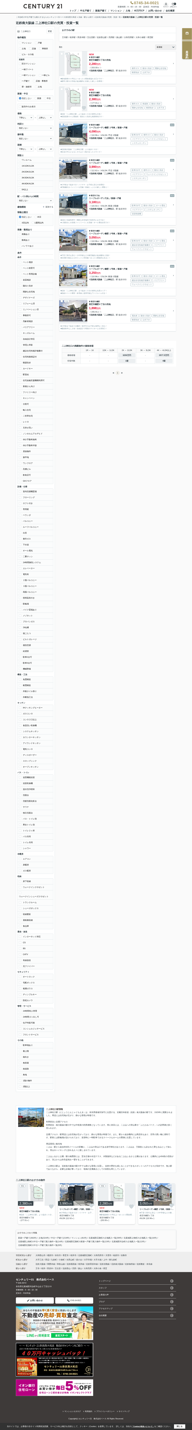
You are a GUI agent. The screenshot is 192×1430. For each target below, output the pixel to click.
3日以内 (25, 223)
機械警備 (27, 669)
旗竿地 (26, 457)
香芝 (105, 1268)
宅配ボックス (29, 982)
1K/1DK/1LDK (28, 166)
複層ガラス (28, 988)
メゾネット (28, 615)
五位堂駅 (91, 37)
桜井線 (81, 1264)
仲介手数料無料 (30, 439)
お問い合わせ (155, 10)
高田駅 (111, 37)
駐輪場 (26, 604)
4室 (164, 361)
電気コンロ (28, 749)
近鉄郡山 (66, 1268)
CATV (25, 954)
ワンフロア (28, 463)
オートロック (29, 977)
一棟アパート (28, 69)
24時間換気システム (32, 562)
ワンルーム (27, 160)
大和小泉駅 (140, 37)
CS (24, 942)
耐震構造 (27, 685)
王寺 (37, 1268)
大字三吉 (40, 1260)
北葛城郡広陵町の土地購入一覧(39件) (105, 1238)
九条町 (54, 1260)
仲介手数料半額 (30, 445)
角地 (25, 1075)
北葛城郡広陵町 (85, 1255)
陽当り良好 (28, 286)
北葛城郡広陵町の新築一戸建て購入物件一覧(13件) (87, 1241)
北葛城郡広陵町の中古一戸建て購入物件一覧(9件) (40, 1245)
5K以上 (25, 189)
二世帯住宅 (28, 416)
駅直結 (26, 374)
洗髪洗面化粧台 (30, 801)
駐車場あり (28, 1045)
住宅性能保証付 (30, 357)
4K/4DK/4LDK (28, 183)
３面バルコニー (30, 586)
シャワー (27, 848)
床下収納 (27, 881)
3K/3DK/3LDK (28, 178)
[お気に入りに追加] (84, 72)
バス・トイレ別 (30, 819)
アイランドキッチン (32, 743)
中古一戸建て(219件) (60, 1238)
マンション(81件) (79, 1238)
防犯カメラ (28, 1000)
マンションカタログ (72, 1411)
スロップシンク (30, 761)
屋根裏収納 (28, 920)
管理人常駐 (28, 345)
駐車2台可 (27, 657)
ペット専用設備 (30, 274)
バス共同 (27, 836)
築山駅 (119, 37)
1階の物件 (27, 1080)
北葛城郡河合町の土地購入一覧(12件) (128, 1241)
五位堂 (58, 1268)
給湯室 (26, 651)
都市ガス (27, 539)
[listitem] (36, 1203)
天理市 (108, 1255)
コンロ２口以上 (30, 719)
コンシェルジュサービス (34, 1029)
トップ (72, 10)
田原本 (50, 1268)
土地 (128, 10)
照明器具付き (29, 598)
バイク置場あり (30, 610)
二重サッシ (28, 556)
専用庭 (26, 509)
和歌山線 (61, 1264)
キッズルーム (29, 333)
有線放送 (27, 960)
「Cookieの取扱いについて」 (143, 1426)
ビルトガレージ (30, 639)
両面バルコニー (30, 592)
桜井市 (73, 1255)
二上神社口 (109, 70)
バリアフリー (29, 327)
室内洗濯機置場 (30, 491)
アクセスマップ (106, 1308)
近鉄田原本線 (92, 1264)
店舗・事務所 (42, 81)
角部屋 (26, 1063)
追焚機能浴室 (29, 777)
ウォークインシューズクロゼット (33, 896)
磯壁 (98, 57)
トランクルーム (30, 902)
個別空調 (27, 645)
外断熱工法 (28, 697)
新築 (39, 98)
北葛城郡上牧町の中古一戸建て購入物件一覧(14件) (40, 1241)
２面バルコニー (30, 580)
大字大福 (98, 1260)
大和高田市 (99, 1255)
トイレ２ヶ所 (29, 830)
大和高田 (88, 1268)
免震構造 (27, 679)
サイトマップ (124, 1411)
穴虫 (98, 196)
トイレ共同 (28, 842)
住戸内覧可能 (29, 1023)
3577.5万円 (164, 355)
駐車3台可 (27, 663)
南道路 (26, 1069)
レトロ (26, 422)
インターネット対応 (32, 936)
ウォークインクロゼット (34, 887)
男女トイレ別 (29, 825)
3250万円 (127, 355)
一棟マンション (29, 75)
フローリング (29, 497)
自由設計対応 (29, 339)
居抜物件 (27, 451)
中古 (49, 98)
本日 (39, 217)
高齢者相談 (28, 321)
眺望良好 (27, 363)
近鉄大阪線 (41, 1264)
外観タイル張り (30, 691)
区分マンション (29, 64)
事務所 (45, 48)
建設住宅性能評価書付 (33, 351)
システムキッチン (31, 731)
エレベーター (29, 568)
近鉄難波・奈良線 (144, 1264)
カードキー (28, 368)
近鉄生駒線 (105, 1264)
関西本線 (51, 1264)
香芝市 (93, 57)
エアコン (27, 859)
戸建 (40, 43)
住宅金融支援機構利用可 (34, 380)
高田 (74, 1268)
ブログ (102, 1301)
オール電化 (28, 550)
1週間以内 (38, 223)
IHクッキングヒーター (33, 708)
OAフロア (27, 481)
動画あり (26, 240)
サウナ (26, 807)
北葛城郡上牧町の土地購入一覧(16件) (140, 1238)
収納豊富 (27, 914)
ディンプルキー (30, 994)
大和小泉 (97, 1268)
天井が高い (28, 428)
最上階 (26, 1051)
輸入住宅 (27, 410)
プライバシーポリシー (105, 1411)
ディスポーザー (30, 755)
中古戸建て (85, 10)
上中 (105, 1260)
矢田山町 (70, 1260)
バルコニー (28, 521)
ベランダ (27, 515)
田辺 (47, 1260)
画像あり (26, 234)
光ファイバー (29, 966)
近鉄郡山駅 (102, 37)
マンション (116, 10)
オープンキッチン (31, 767)
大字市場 (88, 1260)
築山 (80, 1268)
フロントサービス (31, 1034)
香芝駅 (150, 37)
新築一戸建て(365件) (27, 1238)
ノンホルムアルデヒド (33, 433)
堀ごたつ (27, 633)
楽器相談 (27, 280)
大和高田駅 (129, 37)
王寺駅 (65, 37)
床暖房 (26, 865)
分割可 (26, 404)
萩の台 (79, 1260)
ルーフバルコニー (31, 527)
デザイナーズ (29, 297)
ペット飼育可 (29, 268)
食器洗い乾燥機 (30, 725)
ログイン (166, 6)
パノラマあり (28, 246)
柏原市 (116, 1255)
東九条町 (113, 1260)
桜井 (43, 1268)
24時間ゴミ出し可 (31, 1017)
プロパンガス (29, 621)
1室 (126, 361)
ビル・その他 (28, 54)
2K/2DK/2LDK (28, 172)
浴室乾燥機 (28, 783)
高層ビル (27, 469)
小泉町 (62, 1260)
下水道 (26, 545)
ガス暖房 (27, 871)
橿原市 (50, 1255)
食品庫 (26, 926)
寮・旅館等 (27, 87)
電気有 (26, 574)
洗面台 (26, 795)
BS (24, 948)
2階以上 (26, 1086)
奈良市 (58, 1255)
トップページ (105, 1281)
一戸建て (26, 81)
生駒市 (124, 1255)
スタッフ (103, 1288)
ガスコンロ (28, 713)
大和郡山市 (40, 1255)
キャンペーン (29, 398)
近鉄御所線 (130, 1264)
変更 (50, 31)
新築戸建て (101, 10)
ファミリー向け (30, 392)
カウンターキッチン (32, 737)
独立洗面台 (28, 813)
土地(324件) (44, 1238)
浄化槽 (26, 627)
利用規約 (88, 1411)
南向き (26, 1057)
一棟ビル (46, 75)
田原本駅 (81, 37)
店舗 (34, 48)
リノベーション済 (31, 309)
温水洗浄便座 (29, 789)
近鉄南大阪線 (96, 70)
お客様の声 (104, 1295)
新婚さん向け (29, 386)
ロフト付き (28, 503)
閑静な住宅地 (29, 292)
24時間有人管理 (30, 1011)
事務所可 (27, 315)
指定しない (27, 98)
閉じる (180, 1426)
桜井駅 (73, 37)
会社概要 (170, 10)
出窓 (25, 533)
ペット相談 (28, 262)
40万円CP (139, 10)
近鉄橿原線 (72, 1264)
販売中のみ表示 (29, 106)
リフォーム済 (29, 303)
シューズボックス (31, 908)
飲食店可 (27, 475)
